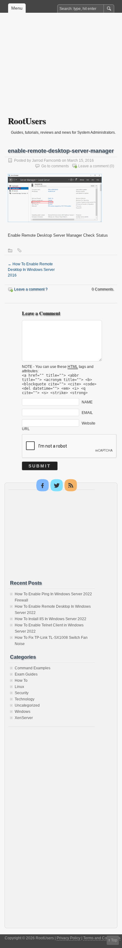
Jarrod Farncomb (46, 160)
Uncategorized (27, 705)
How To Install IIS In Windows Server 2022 (50, 619)
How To (21, 680)
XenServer (24, 718)
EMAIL (87, 413)
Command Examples (32, 668)
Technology (24, 699)
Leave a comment (93, 166)
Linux (19, 687)
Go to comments (55, 166)
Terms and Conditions (101, 938)
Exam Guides (26, 674)
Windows (22, 711)
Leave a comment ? (31, 289)
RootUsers (27, 120)
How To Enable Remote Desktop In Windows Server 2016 (31, 269)
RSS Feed (70, 485)
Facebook (42, 485)
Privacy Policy (68, 938)
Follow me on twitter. (56, 485)
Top (114, 940)
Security (21, 693)
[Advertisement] (61, 68)
